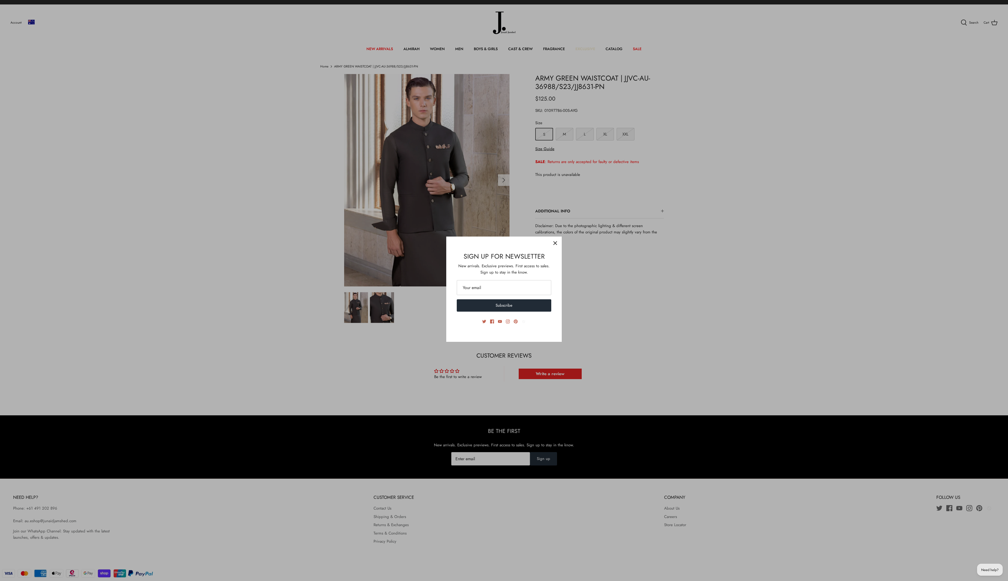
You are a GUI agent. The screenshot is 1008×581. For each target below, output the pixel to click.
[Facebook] (492, 321)
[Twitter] (484, 321)
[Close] (555, 243)
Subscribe (504, 305)
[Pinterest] (516, 321)
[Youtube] (500, 321)
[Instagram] (508, 321)
